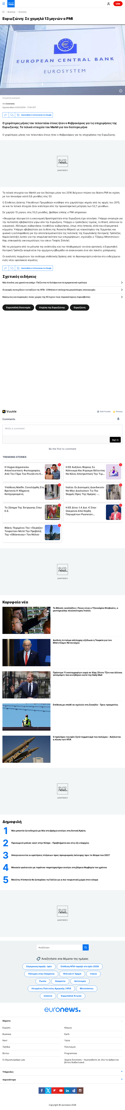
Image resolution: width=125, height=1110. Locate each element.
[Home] (3, 12)
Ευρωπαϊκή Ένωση (71, 995)
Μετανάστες (86, 988)
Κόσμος (68, 1027)
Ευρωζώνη (80, 307)
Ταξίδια (6, 1046)
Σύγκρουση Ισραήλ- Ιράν (39, 966)
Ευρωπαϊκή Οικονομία (18, 307)
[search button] (86, 947)
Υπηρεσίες (7, 1071)
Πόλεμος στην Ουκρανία (41, 973)
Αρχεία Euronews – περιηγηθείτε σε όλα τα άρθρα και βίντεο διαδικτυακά (91, 1060)
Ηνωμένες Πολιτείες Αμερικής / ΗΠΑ (51, 988)
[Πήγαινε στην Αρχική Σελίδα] (11, 3)
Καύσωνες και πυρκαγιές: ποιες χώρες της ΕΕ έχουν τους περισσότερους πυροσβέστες (46, 297)
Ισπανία (48, 995)
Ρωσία (42, 981)
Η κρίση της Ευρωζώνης (52, 307)
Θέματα (6, 1020)
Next (4, 1040)
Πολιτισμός (70, 1046)
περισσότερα (9, 1079)
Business (11, 12)
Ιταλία (93, 973)
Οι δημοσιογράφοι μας (13, 1059)
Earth (67, 1034)
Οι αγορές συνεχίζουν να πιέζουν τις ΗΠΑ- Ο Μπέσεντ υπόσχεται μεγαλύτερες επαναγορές (48, 289)
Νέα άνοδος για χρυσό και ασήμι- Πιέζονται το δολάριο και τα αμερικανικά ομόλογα (44, 282)
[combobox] (62, 947)
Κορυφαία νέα (15, 602)
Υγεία (67, 1040)
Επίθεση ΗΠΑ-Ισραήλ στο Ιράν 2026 (80, 966)
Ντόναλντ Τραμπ (72, 973)
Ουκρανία (60, 981)
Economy (23, 12)
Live (118, 3)
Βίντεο (5, 1053)
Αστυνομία (80, 981)
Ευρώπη (6, 1027)
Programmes (70, 1053)
